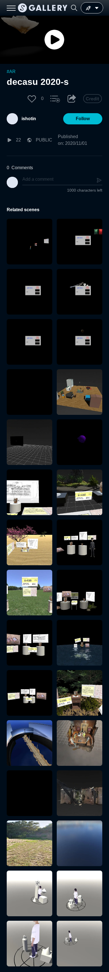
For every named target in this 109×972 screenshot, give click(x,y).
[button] (74, 7)
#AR (11, 71)
